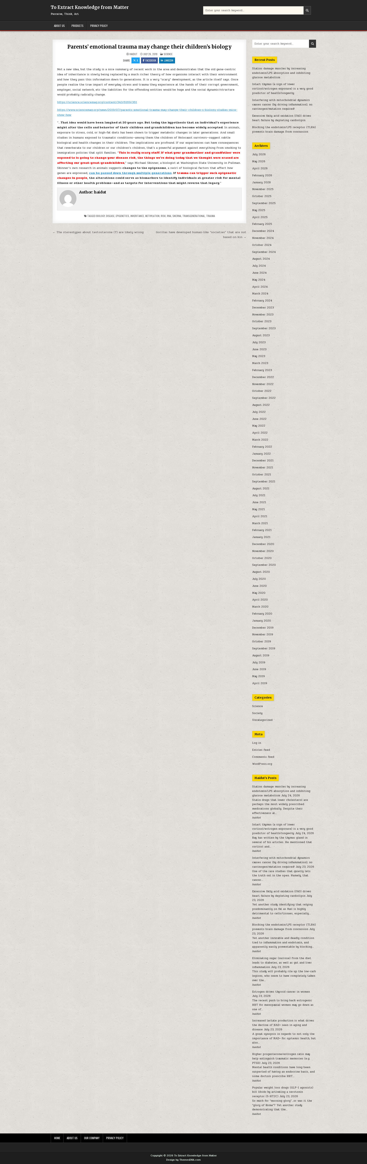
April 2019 (259, 683)
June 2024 (259, 273)
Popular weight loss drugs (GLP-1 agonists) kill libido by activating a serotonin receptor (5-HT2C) (282, 1092)
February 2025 (262, 224)
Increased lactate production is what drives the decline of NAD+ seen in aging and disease (283, 1025)
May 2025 (258, 210)
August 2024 (261, 259)
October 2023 (261, 321)
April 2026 (260, 168)
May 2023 (258, 356)
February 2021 (262, 530)
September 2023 (264, 328)
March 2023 (260, 363)
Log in (256, 743)
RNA (169, 216)
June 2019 (259, 669)
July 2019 (258, 662)
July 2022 (259, 412)
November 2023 (263, 314)
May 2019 (258, 676)
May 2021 (258, 509)
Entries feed (261, 750)
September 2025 (264, 203)
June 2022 (259, 419)
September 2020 (264, 565)
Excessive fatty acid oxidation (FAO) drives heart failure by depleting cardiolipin (281, 118)
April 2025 (260, 217)
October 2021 (261, 474)
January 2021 (261, 537)
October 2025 (261, 196)
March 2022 (260, 440)
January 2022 (261, 454)
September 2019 (263, 648)
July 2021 (258, 495)
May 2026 (258, 161)
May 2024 (258, 280)
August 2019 (260, 655)
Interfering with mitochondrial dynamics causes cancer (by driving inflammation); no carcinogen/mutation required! (282, 104)
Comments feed (263, 757)
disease (110, 216)
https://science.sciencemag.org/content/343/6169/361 (97, 102)
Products (77, 26)
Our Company (92, 1138)
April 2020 (260, 600)
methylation (152, 216)
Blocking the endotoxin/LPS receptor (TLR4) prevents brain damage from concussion (284, 129)
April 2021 (259, 516)
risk (163, 216)
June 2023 (259, 349)
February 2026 (262, 175)
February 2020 (262, 614)
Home (57, 1138)
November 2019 (262, 634)
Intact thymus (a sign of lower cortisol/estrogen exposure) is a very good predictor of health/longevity (282, 88)
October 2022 (261, 391)
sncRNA (176, 216)
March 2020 (260, 607)
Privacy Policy (99, 26)
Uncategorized (262, 720)
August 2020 (261, 572)
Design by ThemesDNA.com (183, 1160)
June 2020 (259, 586)
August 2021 (260, 488)
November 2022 (263, 384)
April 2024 (260, 287)
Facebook (150, 60)
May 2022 (258, 426)
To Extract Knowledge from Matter (90, 7)
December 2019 (263, 628)
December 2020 (263, 544)
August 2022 (261, 405)
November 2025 (263, 189)
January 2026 (261, 182)
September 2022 (264, 398)
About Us (59, 26)
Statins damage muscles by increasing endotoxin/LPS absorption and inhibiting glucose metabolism (281, 73)
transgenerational (193, 216)
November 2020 (263, 551)
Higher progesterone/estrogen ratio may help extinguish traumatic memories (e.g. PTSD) (281, 1058)
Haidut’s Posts (265, 778)
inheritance (137, 216)
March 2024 (260, 293)
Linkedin (168, 60)
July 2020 (259, 579)
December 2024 (263, 231)
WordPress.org (262, 764)
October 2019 (261, 641)
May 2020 (258, 593)
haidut (133, 54)
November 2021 (262, 467)
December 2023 (263, 307)
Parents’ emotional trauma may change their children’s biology (149, 46)
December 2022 (263, 377)
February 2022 (262, 447)
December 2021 (263, 460)
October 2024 (262, 245)
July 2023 (259, 342)
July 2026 (259, 154)
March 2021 (260, 523)
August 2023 (261, 335)
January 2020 (261, 621)
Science (168, 54)
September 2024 (264, 252)
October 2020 (262, 558)
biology (100, 216)
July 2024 (259, 266)
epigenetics (122, 216)
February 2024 (262, 300)
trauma (210, 216)
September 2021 (263, 481)
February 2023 (262, 370)
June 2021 (259, 502)
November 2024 (263, 238)
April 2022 (260, 433)
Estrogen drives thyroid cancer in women (281, 992)
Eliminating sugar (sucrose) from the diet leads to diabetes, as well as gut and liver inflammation (282, 962)
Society (257, 713)
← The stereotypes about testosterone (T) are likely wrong (98, 232)
